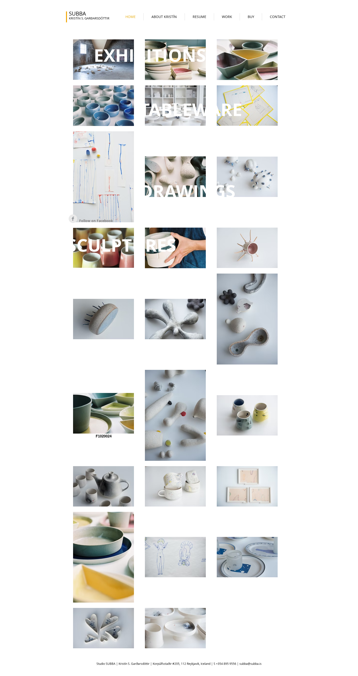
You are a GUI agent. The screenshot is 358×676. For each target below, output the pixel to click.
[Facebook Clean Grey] (73, 218)
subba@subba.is (250, 664)
